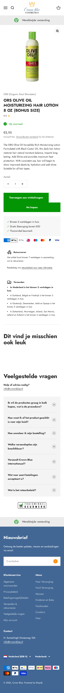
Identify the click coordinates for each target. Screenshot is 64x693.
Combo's (40, 612)
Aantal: (7, 177)
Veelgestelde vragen (14, 614)
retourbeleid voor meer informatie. (37, 267)
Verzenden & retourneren (10, 606)
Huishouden (42, 606)
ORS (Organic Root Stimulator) (20, 94)
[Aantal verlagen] (8, 183)
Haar (38, 618)
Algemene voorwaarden (10, 583)
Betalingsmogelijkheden (16, 598)
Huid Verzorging (44, 587)
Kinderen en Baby (45, 600)
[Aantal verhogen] (22, 183)
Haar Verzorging (44, 581)
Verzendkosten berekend (27, 136)
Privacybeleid (11, 592)
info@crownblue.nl (13, 388)
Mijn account (10, 620)
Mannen (40, 594)
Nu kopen (32, 207)
